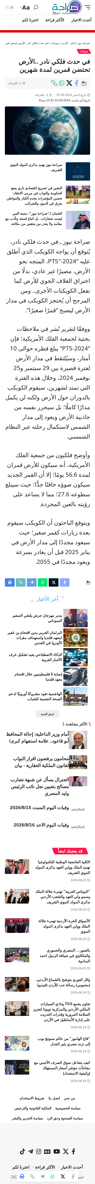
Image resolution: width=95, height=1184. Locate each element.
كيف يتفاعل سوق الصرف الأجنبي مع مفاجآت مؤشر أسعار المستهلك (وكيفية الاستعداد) (62, 1067)
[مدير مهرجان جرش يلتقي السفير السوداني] (75, 618)
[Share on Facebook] (76, 83)
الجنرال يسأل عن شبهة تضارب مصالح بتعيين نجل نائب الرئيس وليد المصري (39, 786)
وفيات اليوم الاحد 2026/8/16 (41, 824)
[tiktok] (22, 1151)
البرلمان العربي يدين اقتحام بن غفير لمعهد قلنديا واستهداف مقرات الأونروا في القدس (35, 637)
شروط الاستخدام (32, 1098)
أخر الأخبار (47, 599)
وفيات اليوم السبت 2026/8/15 (39, 807)
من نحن (69, 1098)
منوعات (84, 51)
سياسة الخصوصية (68, 1108)
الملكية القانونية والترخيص (32, 1108)
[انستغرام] (38, 1151)
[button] (86, 7)
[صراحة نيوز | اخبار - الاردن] (67, 7)
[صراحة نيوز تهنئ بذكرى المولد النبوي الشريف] (78, 171)
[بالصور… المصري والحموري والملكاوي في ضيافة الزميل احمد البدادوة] (17, 955)
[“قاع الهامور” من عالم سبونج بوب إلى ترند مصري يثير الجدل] (17, 1043)
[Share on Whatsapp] (61, 83)
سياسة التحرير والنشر (27, 1118)
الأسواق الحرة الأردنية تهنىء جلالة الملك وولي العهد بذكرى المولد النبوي (64, 926)
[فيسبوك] (73, 1151)
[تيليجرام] (30, 1151)
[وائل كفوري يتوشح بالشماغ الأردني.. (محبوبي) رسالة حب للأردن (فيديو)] (17, 984)
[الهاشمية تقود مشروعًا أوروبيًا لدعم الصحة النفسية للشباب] (75, 696)
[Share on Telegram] (42, 1176)
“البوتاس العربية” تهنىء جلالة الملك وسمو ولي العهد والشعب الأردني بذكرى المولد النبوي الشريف (62, 896)
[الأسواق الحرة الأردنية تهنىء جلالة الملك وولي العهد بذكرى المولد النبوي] (17, 925)
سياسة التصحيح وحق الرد (65, 1118)
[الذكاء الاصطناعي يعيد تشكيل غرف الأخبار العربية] (75, 657)
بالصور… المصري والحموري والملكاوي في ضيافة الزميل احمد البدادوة (65, 955)
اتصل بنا (54, 1098)
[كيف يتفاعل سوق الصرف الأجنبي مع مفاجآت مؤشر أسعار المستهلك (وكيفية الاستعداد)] (17, 1067)
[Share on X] (69, 83)
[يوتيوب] (56, 1151)
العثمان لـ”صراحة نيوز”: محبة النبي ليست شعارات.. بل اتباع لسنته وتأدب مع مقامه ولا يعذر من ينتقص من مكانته (33, 218)
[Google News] (47, 1151)
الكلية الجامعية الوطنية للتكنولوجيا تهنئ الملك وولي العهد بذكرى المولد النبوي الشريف (62, 867)
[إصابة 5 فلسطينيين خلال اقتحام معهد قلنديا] (75, 677)
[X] (66, 1151)
